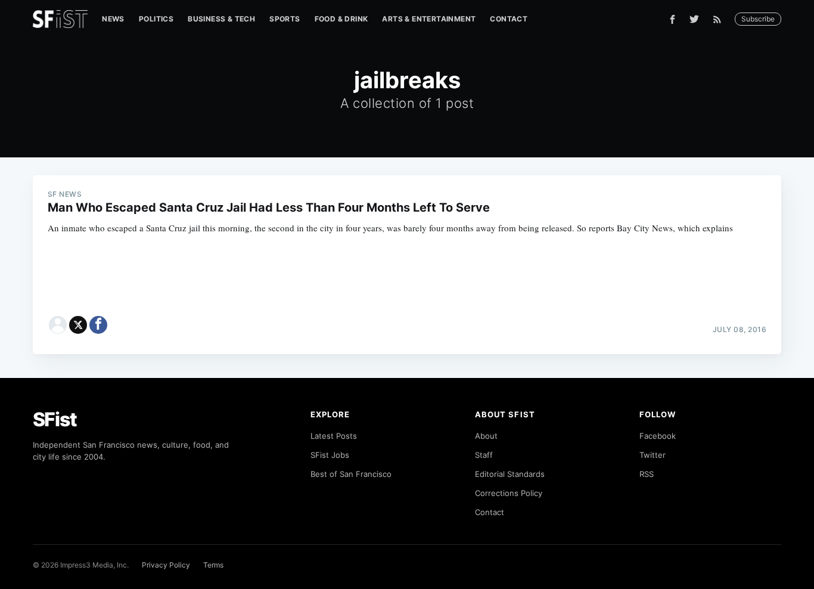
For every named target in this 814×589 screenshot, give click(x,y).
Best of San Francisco (351, 474)
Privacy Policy (166, 564)
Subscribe (758, 18)
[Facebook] (672, 19)
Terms (213, 564)
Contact (508, 18)
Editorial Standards (510, 474)
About (486, 436)
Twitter (652, 455)
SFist (55, 419)
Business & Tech (221, 18)
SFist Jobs (329, 455)
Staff (484, 455)
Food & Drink (341, 18)
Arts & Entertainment (429, 18)
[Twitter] (694, 19)
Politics (156, 18)
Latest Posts (333, 436)
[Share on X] (78, 325)
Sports (284, 18)
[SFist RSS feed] (720, 19)
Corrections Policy (508, 493)
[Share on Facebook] (98, 325)
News (113, 18)
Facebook (657, 436)
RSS (646, 474)
